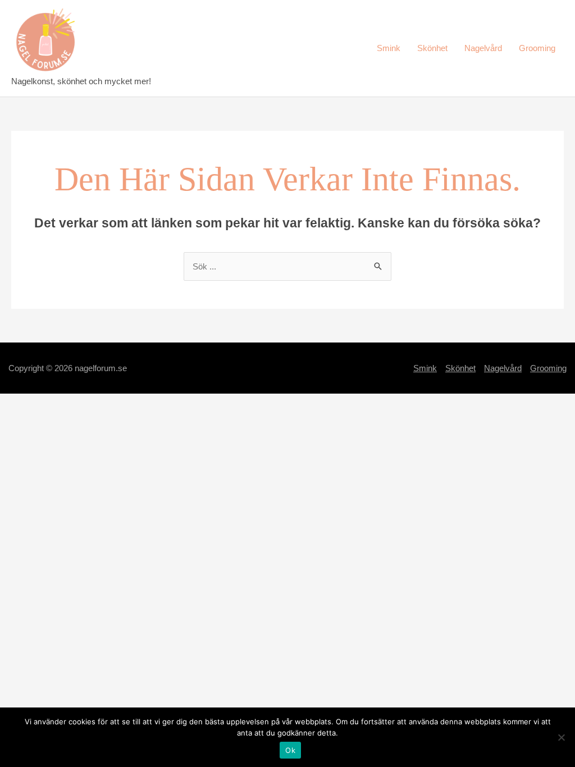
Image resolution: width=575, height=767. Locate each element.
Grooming (537, 48)
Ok (290, 750)
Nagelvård (483, 48)
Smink (388, 48)
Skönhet (432, 48)
